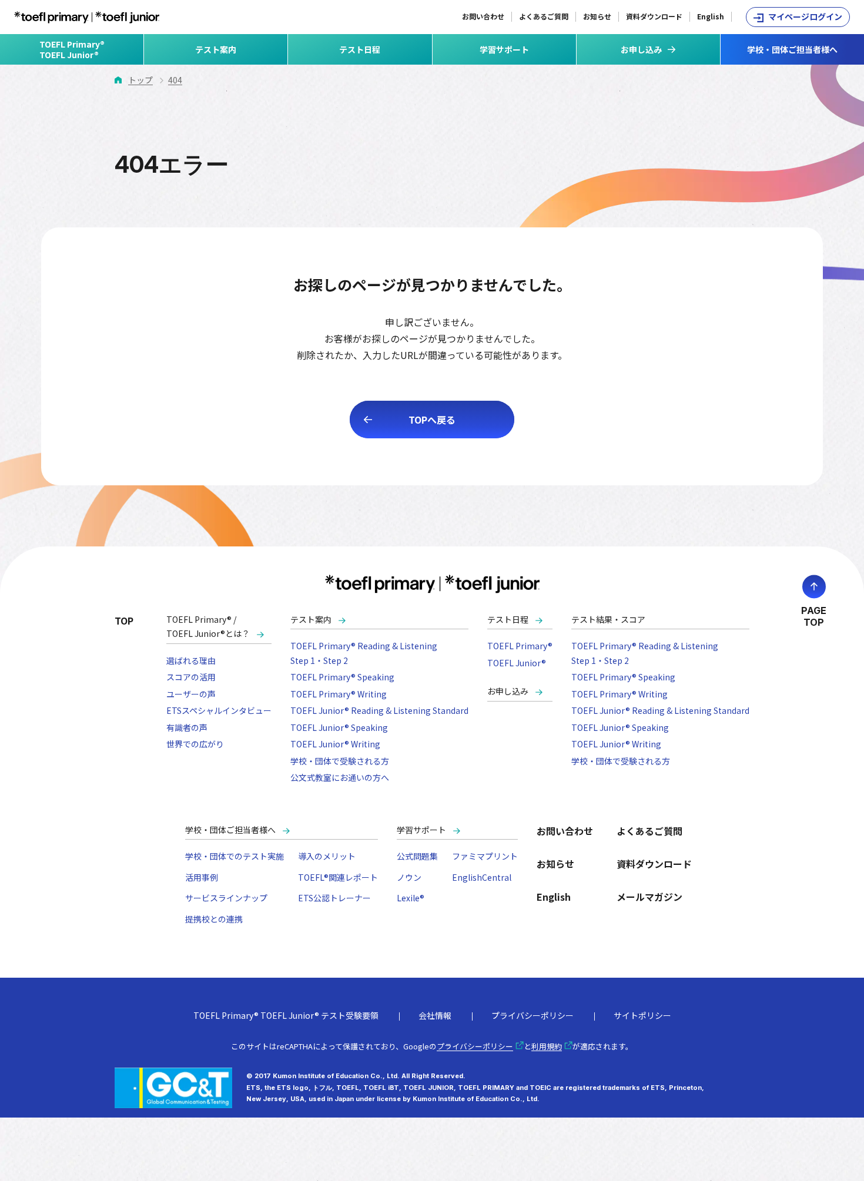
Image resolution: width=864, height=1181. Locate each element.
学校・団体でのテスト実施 (234, 856)
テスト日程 (359, 49)
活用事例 (201, 877)
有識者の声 (186, 727)
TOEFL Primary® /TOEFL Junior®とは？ (208, 626)
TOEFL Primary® (519, 646)
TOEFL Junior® (516, 663)
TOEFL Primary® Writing (338, 694)
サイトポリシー (642, 1015)
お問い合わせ (483, 16)
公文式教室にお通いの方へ (339, 777)
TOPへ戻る (432, 419)
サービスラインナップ (226, 898)
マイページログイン (805, 16)
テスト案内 (215, 49)
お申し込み (507, 691)
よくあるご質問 (543, 16)
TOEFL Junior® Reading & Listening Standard (379, 710)
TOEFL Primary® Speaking (342, 677)
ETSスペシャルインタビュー (219, 710)
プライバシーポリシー (532, 1015)
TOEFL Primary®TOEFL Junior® (72, 49)
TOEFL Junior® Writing (335, 744)
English (710, 16)
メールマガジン (649, 897)
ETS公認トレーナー (334, 898)
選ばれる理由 (191, 660)
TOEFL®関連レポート (338, 877)
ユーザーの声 (191, 694)
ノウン (409, 877)
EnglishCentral (481, 877)
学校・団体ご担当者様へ (792, 49)
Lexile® (410, 898)
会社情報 (434, 1015)
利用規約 (546, 1046)
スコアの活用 (191, 677)
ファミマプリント (485, 856)
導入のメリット (327, 856)
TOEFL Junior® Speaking (339, 727)
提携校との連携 (214, 919)
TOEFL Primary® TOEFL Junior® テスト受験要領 (286, 1015)
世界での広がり (195, 744)
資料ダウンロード (654, 16)
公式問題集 (417, 856)
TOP (124, 620)
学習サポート (504, 49)
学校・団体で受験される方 (339, 761)
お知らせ (597, 16)
